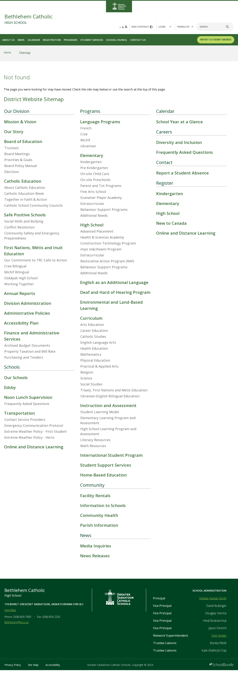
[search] (229, 26)
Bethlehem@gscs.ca (16, 622)
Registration (52, 40)
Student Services (91, 40)
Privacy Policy (12, 665)
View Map (10, 610)
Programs (70, 40)
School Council (116, 40)
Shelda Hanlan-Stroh (212, 598)
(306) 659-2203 (51, 617)
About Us (8, 40)
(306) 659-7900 (22, 617)
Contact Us (138, 40)
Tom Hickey (218, 635)
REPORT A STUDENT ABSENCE (215, 39)
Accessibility (53, 665)
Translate (183, 26)
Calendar (34, 40)
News (21, 40)
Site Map (33, 665)
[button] (165, 26)
